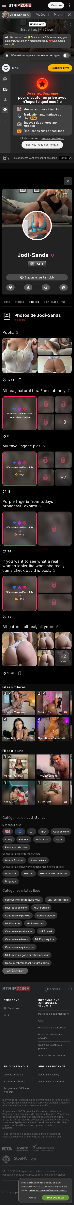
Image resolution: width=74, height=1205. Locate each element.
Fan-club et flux (55, 302)
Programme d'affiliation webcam (17, 1090)
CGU (41, 1020)
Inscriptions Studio (14, 1081)
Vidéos (42, 14)
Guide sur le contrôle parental (50, 1047)
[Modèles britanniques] (7, 831)
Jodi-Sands (35, 818)
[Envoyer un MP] (63, 287)
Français (55, 989)
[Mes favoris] (6, 68)
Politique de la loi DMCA (52, 1027)
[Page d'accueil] (23, 5)
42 (9, 617)
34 (9, 551)
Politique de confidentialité (53, 1013)
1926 (10, 673)
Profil (6, 302)
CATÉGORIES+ (15, 970)
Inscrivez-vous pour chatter (42, 144)
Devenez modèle (13, 1074)
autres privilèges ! (53, 138)
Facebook (13, 1008)
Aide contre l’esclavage (51, 1055)
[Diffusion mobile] (31, 831)
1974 (10, 380)
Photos (61, 14)
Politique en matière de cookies (48, 1190)
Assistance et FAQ (48, 1074)
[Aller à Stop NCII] (25, 1159)
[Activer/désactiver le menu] (4, 5)
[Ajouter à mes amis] (46, 287)
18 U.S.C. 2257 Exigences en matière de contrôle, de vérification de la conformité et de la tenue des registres (34, 1173)
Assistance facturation (51, 1081)
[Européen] (20, 831)
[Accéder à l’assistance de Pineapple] (6, 1159)
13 (8, 491)
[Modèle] (68, 181)
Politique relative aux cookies (50, 1036)
